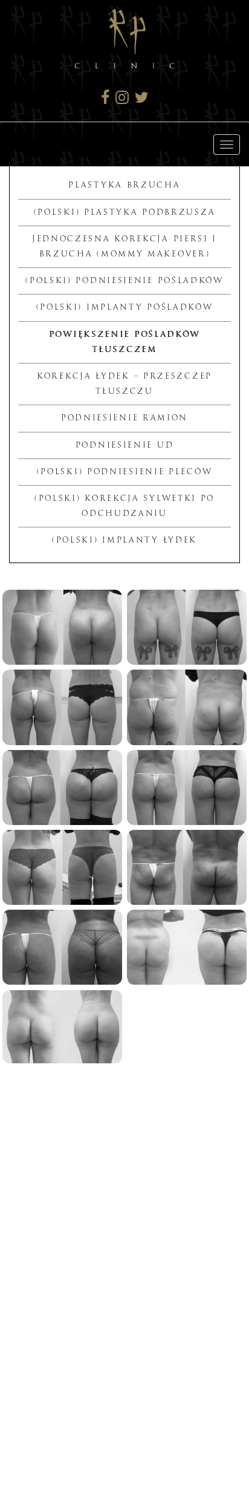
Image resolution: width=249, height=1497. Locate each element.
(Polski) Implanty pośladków (124, 307)
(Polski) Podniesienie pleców (125, 472)
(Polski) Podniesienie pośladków (124, 280)
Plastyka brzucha (124, 185)
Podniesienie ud (125, 445)
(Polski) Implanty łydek (124, 540)
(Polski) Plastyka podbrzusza (125, 212)
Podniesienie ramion (124, 418)
